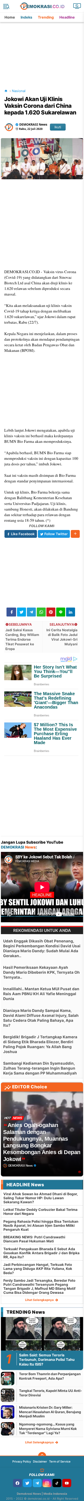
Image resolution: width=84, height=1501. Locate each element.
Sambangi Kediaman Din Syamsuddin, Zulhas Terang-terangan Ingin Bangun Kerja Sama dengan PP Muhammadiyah (40, 1068)
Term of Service (60, 1461)
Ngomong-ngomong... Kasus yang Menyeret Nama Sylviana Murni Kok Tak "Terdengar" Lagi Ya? (48, 1428)
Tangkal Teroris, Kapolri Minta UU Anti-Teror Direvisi (50, 1393)
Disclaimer (40, 1461)
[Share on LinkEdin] (70, 612)
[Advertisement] (42, 50)
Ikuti (57, 127)
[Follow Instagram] (47, 1483)
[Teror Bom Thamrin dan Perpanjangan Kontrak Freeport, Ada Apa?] (7, 1378)
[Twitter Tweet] (21, 612)
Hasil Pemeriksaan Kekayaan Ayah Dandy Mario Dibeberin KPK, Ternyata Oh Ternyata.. (41, 972)
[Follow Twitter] (27, 1483)
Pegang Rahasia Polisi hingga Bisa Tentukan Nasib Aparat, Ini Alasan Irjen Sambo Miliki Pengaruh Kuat (40, 1225)
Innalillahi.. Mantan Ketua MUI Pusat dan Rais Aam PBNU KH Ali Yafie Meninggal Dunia (41, 994)
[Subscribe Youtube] (66, 1483)
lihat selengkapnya (39, 1300)
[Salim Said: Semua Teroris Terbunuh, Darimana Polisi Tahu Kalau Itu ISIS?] (42, 1340)
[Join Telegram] (37, 1483)
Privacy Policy (21, 1461)
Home (9, 17)
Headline (67, 17)
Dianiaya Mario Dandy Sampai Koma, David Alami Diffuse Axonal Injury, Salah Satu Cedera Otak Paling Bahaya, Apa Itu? (41, 1018)
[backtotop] (42, 1456)
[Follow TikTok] (56, 1483)
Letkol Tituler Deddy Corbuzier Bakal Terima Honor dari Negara (40, 1212)
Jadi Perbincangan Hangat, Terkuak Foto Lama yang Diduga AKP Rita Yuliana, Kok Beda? (37, 1268)
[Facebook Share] (11, 612)
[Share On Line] (60, 612)
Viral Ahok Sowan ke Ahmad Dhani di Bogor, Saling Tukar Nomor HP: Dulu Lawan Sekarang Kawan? (40, 1198)
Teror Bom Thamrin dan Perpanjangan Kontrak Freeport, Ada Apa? (50, 1376)
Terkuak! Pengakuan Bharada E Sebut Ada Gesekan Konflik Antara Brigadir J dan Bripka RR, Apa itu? (41, 1253)
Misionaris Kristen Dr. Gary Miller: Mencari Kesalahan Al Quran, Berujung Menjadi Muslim (50, 1411)
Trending (46, 17)
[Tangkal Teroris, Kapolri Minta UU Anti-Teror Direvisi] (7, 1395)
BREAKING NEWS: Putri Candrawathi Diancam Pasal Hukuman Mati (34, 1239)
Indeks (26, 17)
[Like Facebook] (17, 1483)
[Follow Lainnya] (75, 534)
